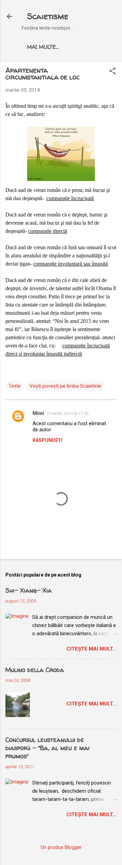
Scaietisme (47, 16)
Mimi (38, 413)
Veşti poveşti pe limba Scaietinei (65, 386)
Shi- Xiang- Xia (28, 590)
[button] (112, 71)
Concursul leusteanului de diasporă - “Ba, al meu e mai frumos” (47, 747)
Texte (14, 386)
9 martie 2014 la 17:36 (68, 413)
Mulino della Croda (34, 670)
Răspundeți (47, 440)
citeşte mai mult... (91, 649)
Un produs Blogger (61, 847)
